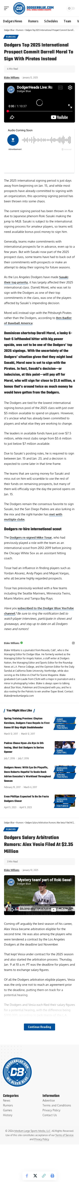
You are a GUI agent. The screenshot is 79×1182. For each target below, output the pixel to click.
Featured (62, 806)
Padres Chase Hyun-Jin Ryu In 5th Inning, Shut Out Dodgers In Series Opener (24, 747)
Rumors (11, 37)
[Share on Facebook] (26, 1175)
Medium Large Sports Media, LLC (32, 1130)
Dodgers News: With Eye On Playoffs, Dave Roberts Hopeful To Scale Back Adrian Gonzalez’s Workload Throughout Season (27, 774)
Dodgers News (62, 769)
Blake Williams (11, 77)
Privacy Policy (41, 1139)
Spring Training (62, 727)
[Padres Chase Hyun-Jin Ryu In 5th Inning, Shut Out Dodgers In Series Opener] (65, 747)
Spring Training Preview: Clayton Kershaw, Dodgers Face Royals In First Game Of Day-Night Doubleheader (27, 723)
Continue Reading (39, 1027)
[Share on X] (35, 1175)
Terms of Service (64, 1135)
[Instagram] (73, 643)
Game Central (62, 720)
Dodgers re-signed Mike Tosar (31, 537)
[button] (7, 8)
